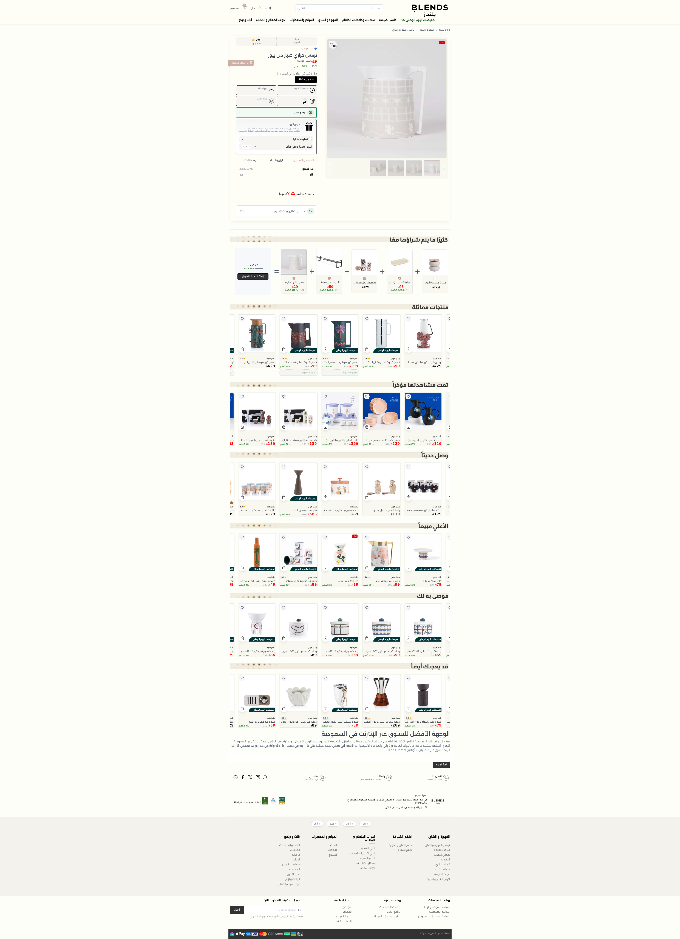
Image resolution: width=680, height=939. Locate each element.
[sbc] (273, 802)
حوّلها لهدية (293, 124)
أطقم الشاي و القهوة (400, 845)
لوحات (296, 859)
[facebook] (243, 778)
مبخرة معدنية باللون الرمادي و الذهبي (435, 282)
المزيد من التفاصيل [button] (303, 160)
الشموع (333, 854)
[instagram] (258, 778)
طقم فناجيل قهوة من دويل (364, 282)
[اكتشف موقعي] (241, 211)
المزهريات (294, 869)
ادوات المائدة (367, 867)
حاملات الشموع (291, 864)
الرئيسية (442, 29)
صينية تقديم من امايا (400, 282)
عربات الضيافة (442, 874)
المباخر (333, 845)
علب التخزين (293, 874)
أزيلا (316, 823)
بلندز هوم (437, 358)
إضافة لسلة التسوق (253, 276)
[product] (423, 334)
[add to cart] (409, 349)
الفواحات (332, 849)
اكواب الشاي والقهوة (438, 879)
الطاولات (295, 849)
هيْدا (332, 823)
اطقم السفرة (405, 849)
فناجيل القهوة (442, 849)
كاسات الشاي (442, 864)
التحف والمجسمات (289, 845)
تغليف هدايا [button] (300, 139)
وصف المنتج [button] (249, 160)
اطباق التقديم (367, 858)
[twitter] (250, 778)
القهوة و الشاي (426, 29)
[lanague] (268, 8)
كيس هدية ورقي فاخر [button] (299, 146)
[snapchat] (265, 778)
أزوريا (348, 823)
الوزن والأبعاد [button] (276, 160)
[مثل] (450, 319)
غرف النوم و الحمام (289, 884)
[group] (386, 168)
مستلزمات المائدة (365, 863)
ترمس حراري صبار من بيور (294, 282)
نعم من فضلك (306, 79)
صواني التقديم (442, 854)
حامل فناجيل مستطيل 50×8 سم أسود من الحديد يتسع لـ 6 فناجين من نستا (329, 282)
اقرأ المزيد (441, 764)
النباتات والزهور (292, 879)
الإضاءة (295, 854)
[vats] (282, 802)
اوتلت (442, 42)
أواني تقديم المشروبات (362, 853)
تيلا (364, 823)
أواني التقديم (368, 848)
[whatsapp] (235, 778)
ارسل (237, 909)
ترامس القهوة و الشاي (403, 29)
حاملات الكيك (442, 869)
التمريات (445, 859)
